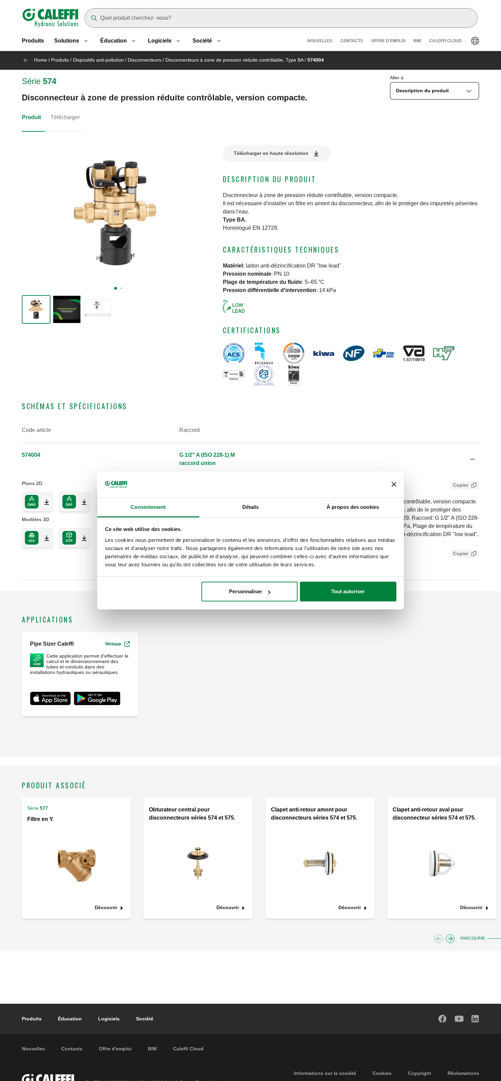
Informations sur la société (325, 1073)
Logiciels (109, 1018)
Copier (460, 485)
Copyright (419, 1073)
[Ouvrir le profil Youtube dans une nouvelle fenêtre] (459, 1019)
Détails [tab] (250, 507)
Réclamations (463, 1073)
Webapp (113, 644)
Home (40, 60)
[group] (36, 309)
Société (144, 1018)
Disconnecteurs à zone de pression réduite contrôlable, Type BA (234, 60)
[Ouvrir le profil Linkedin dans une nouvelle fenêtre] (475, 1019)
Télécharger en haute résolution (271, 153)
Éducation (70, 1018)
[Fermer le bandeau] (394, 484)
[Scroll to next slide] (450, 938)
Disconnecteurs (144, 60)
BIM (417, 40)
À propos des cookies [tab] (353, 507)
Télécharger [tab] (65, 117)
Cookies (382, 1073)
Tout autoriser (348, 591)
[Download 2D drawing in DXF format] (81, 502)
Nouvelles (319, 40)
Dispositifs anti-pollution (98, 60)
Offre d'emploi (388, 40)
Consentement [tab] (148, 507)
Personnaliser (245, 591)
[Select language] (475, 40)
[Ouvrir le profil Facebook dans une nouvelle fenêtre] (442, 1019)
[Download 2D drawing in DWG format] (44, 502)
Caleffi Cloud (445, 40)
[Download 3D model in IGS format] (44, 538)
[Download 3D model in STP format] (81, 538)
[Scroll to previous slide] (438, 938)
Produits (33, 41)
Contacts (351, 40)
